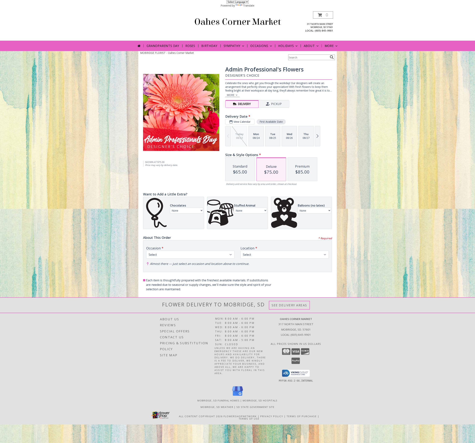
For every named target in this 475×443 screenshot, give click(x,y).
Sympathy (232, 46)
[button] (323, 15)
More (329, 46)
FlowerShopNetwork (240, 416)
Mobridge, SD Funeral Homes (218, 400)
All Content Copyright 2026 (201, 416)
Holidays (286, 46)
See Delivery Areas (289, 305)
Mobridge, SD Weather (217, 407)
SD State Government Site (255, 407)
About (309, 46)
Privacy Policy (271, 416)
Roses (190, 46)
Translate (248, 5)
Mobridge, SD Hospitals (260, 400)
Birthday (209, 46)
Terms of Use (249, 418)
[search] (332, 57)
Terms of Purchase (302, 416)
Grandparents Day (163, 46)
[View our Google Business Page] (237, 396)
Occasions (259, 46)
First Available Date (271, 121)
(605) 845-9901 (324, 30)
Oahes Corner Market (237, 22)
